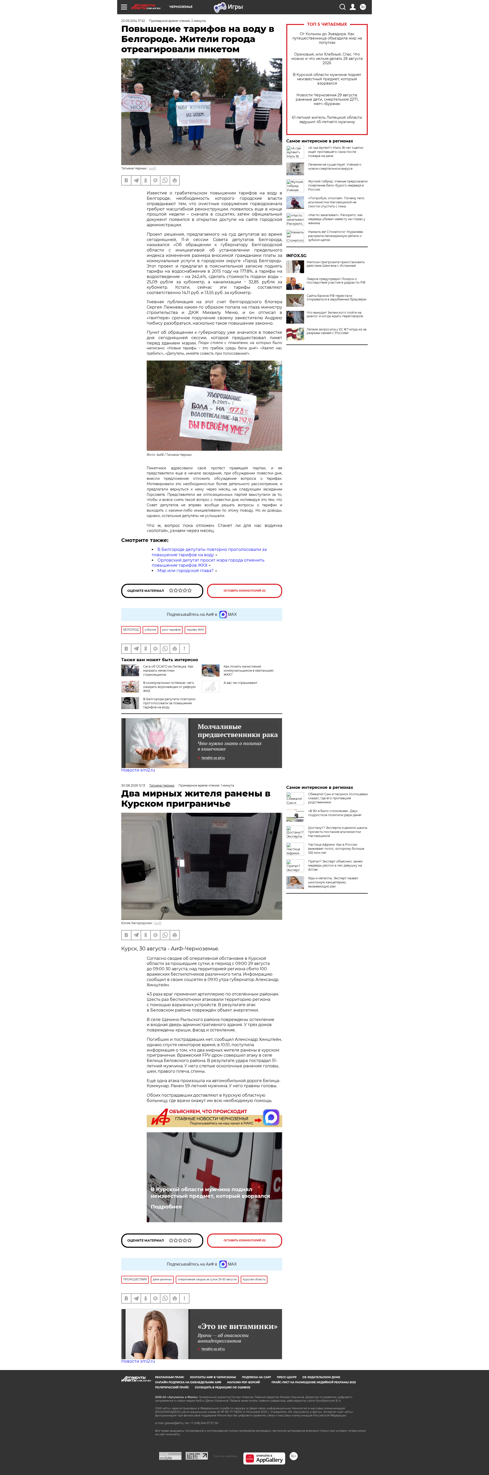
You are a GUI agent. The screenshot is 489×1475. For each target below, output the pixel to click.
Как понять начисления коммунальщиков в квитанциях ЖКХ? (249, 670)
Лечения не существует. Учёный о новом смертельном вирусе (334, 166)
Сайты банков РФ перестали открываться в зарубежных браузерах (336, 297)
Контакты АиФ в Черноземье (213, 1377)
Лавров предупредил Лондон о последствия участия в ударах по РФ (336, 280)
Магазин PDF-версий (243, 1382)
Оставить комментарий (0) (245, 590)
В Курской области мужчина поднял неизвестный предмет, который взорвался (327, 79)
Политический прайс (172, 1387)
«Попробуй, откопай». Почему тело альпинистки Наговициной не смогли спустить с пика (336, 202)
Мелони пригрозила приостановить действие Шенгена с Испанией (336, 264)
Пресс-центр (286, 1377)
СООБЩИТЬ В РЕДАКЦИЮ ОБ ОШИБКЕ (222, 1387)
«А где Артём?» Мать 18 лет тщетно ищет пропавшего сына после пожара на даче (335, 152)
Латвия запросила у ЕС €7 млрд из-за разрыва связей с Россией (336, 331)
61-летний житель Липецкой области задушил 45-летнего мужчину (327, 119)
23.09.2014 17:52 (133, 21)
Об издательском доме (321, 1377)
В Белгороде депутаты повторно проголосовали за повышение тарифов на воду (209, 552)
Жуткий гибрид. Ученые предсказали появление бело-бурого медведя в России (338, 185)
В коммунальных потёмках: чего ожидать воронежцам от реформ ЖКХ (169, 687)
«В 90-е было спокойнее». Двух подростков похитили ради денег (335, 813)
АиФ (152, 168)
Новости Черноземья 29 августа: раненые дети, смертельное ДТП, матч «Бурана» (327, 99)
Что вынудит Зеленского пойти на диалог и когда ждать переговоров (335, 314)
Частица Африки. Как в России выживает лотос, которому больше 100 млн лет (336, 849)
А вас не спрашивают (240, 683)
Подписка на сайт (256, 1377)
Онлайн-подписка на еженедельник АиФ (188, 1382)
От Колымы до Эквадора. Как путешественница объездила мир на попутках (327, 38)
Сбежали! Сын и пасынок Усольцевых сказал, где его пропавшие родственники (338, 798)
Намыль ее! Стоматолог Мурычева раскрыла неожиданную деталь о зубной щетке (335, 236)
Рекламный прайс (169, 1377)
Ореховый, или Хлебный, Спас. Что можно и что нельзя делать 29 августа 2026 (327, 58)
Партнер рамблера (225, 1456)
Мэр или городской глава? (185, 570)
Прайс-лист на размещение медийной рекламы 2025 (313, 1382)
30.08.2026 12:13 (133, 785)
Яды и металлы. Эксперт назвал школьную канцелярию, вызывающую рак (333, 882)
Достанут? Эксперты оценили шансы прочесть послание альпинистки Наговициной (337, 832)
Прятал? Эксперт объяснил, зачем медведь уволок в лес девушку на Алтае (335, 865)
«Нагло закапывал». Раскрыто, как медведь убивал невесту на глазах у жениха (336, 219)
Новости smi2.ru (138, 770)
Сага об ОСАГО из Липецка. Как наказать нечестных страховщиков (168, 670)
